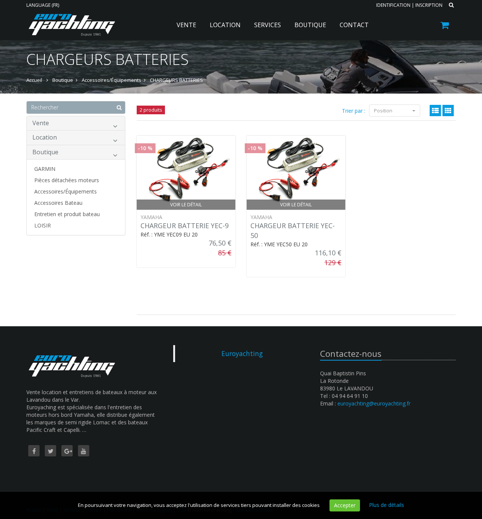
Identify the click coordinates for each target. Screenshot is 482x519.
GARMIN (44, 168)
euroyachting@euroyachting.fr (373, 403)
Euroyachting (242, 353)
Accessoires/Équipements (65, 191)
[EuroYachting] (70, 19)
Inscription (428, 5)
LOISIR (42, 225)
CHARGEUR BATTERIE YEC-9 (184, 225)
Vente (186, 25)
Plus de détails (386, 504)
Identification (393, 5)
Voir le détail (186, 204)
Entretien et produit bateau (67, 214)
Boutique (310, 25)
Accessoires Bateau (58, 202)
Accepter (344, 505)
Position (384, 110)
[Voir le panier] (445, 26)
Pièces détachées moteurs (66, 180)
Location (225, 25)
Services (267, 25)
